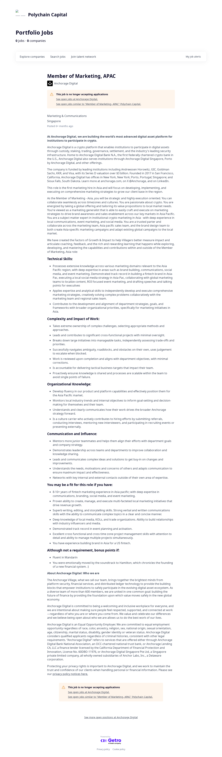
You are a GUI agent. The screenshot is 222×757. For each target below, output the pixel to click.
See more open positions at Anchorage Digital (111, 717)
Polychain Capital (47, 14)
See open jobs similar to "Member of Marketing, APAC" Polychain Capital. (98, 104)
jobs (58, 57)
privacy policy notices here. (70, 674)
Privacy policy (103, 749)
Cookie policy (119, 749)
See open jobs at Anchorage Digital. (77, 99)
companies (32, 57)
